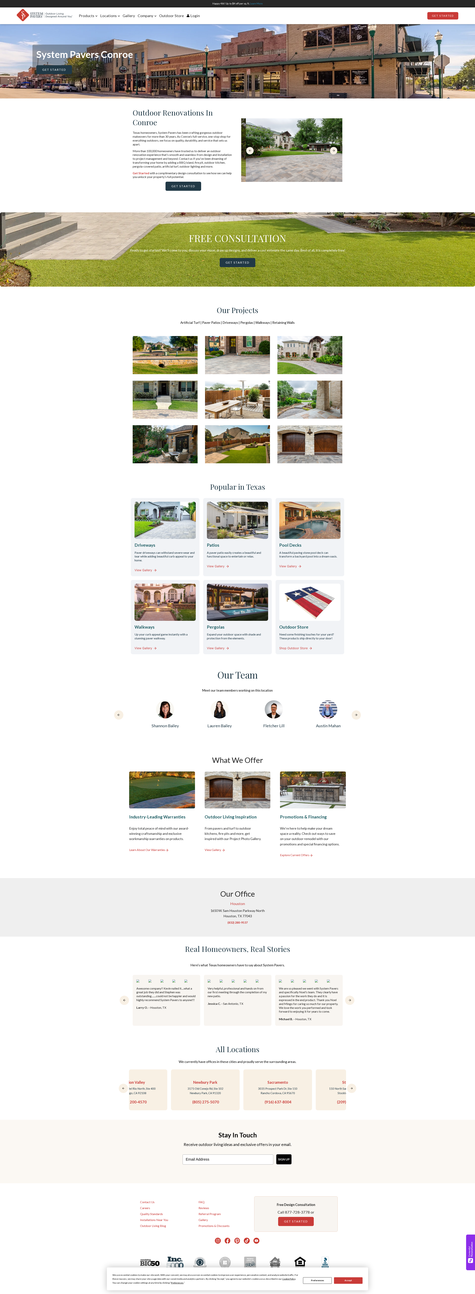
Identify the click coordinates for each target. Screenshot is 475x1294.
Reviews (204, 1208)
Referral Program (210, 1214)
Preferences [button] (177, 1282)
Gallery (129, 15)
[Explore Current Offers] (313, 814)
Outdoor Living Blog (153, 1225)
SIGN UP (284, 1159)
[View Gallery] (237, 814)
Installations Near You (154, 1220)
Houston (237, 903)
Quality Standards (151, 1214)
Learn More (256, 3)
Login (195, 15)
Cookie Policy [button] (288, 1278)
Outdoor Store (171, 15)
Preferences (317, 1280)
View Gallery (143, 570)
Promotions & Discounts (214, 1225)
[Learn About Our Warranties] (162, 814)
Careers (145, 1208)
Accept (348, 1280)
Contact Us (147, 1202)
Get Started (443, 15)
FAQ (201, 1202)
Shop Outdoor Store (293, 648)
